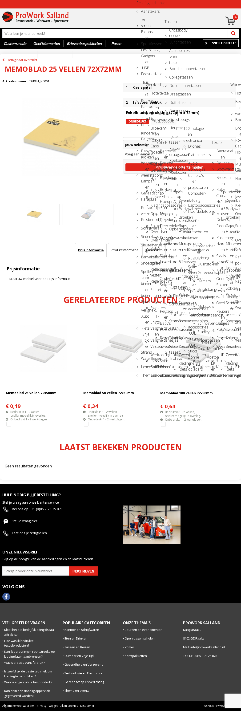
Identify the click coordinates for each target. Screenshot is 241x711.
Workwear (234, 84)
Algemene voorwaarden (18, 706)
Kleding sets (183, 365)
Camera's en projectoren (192, 177)
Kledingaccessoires (154, 205)
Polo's (154, 248)
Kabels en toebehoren (192, 221)
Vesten (154, 346)
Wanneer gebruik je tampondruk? (28, 682)
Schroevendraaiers (201, 323)
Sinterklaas (145, 236)
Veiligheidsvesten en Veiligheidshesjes (154, 330)
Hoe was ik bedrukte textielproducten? (19, 643)
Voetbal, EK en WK (211, 359)
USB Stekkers (192, 335)
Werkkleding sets (154, 356)
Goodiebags (173, 119)
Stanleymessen (201, 331)
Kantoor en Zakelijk (145, 108)
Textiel (159, 142)
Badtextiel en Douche (164, 152)
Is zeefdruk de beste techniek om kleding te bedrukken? (28, 673)
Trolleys (173, 358)
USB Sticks (192, 347)
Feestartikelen (145, 73)
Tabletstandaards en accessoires (192, 298)
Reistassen (173, 270)
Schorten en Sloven (154, 291)
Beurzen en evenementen (143, 630)
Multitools (201, 306)
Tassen (169, 21)
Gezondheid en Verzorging (83, 664)
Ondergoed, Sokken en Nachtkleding (164, 280)
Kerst (145, 124)
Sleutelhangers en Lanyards (145, 246)
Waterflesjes (145, 358)
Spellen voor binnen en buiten (145, 273)
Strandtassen (173, 321)
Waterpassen (201, 340)
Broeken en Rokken (154, 130)
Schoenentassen (173, 295)
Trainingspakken (183, 375)
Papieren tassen (173, 251)
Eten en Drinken (75, 638)
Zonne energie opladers (192, 359)
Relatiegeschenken (140, 2)
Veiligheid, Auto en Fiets (145, 312)
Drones (192, 146)
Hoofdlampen (201, 289)
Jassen (154, 196)
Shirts (183, 337)
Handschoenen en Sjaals (154, 180)
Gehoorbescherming (154, 375)
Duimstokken (201, 264)
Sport (145, 301)
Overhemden (154, 240)
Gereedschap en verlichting (197, 247)
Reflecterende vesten (154, 271)
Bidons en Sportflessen (145, 33)
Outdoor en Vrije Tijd (79, 656)
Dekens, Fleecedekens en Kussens (164, 221)
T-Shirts (154, 318)
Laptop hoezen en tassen (173, 198)
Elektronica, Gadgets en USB (145, 51)
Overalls (154, 231)
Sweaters (154, 307)
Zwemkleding (183, 200)
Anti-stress (145, 21)
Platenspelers (192, 154)
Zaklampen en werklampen (201, 350)
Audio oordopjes (192, 165)
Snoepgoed (145, 263)
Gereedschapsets (201, 272)
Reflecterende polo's (154, 258)
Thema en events (206, 332)
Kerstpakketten (136, 656)
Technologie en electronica (187, 130)
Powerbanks (192, 250)
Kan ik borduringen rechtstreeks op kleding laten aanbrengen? (29, 654)
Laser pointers (192, 239)
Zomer (129, 647)
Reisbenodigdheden (145, 219)
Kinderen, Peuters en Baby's (145, 134)
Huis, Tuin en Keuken (145, 84)
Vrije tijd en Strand (145, 336)
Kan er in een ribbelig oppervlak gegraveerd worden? (27, 693)
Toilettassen (173, 337)
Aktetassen (173, 366)
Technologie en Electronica (83, 673)
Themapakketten (145, 375)
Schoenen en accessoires (183, 304)
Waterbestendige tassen (173, 348)
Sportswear (225, 191)
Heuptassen (173, 127)
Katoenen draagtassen (173, 150)
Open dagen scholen (140, 638)
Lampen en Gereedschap (145, 182)
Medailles (211, 348)
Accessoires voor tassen (173, 52)
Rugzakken (173, 287)
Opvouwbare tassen (173, 239)
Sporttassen (173, 312)
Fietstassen (173, 111)
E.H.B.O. (154, 366)
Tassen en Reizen (77, 647)
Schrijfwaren (145, 228)
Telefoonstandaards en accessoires (192, 316)
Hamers (201, 281)
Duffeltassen (173, 102)
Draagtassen (173, 94)
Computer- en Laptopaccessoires (192, 195)
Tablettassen (173, 329)
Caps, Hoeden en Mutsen (154, 147)
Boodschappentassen (173, 68)
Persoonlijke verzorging (145, 209)
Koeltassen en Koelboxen (173, 162)
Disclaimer (87, 706)
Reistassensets (173, 278)
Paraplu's (145, 199)
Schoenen (164, 375)
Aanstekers (145, 11)
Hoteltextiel (154, 93)
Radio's (192, 258)
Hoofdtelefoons (192, 211)
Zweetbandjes (183, 354)
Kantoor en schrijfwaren (81, 630)
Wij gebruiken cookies (63, 706)
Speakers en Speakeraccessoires (192, 280)
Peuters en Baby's (164, 313)
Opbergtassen (173, 229)
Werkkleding (150, 84)
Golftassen (173, 375)
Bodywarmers (154, 119)
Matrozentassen (173, 220)
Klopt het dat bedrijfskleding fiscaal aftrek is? (29, 632)
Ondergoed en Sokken (154, 215)
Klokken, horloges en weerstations (145, 158)
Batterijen (192, 375)
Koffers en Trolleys (173, 180)
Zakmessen (201, 366)
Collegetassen (173, 77)
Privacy (41, 706)
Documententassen (173, 85)
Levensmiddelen (145, 366)
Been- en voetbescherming (154, 103)
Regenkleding (154, 281)
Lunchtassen (173, 42)
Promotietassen (173, 261)
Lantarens (201, 297)
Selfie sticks (192, 268)
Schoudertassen (173, 304)
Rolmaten (201, 314)
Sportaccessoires (183, 321)
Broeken (183, 217)
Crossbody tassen (173, 32)
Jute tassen (173, 138)
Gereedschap (154, 170)
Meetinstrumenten (201, 375)
